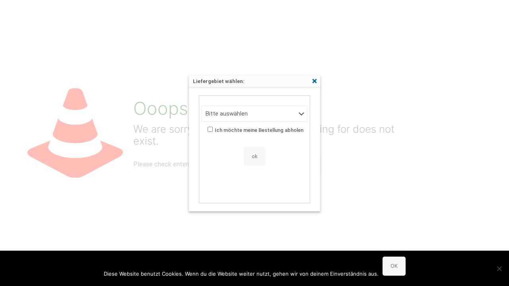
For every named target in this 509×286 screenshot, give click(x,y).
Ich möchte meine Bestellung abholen (259, 130)
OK (394, 266)
